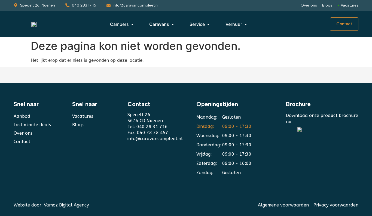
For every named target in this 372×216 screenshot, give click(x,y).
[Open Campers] (132, 24)
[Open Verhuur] (245, 24)
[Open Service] (208, 24)
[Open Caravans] (172, 24)
